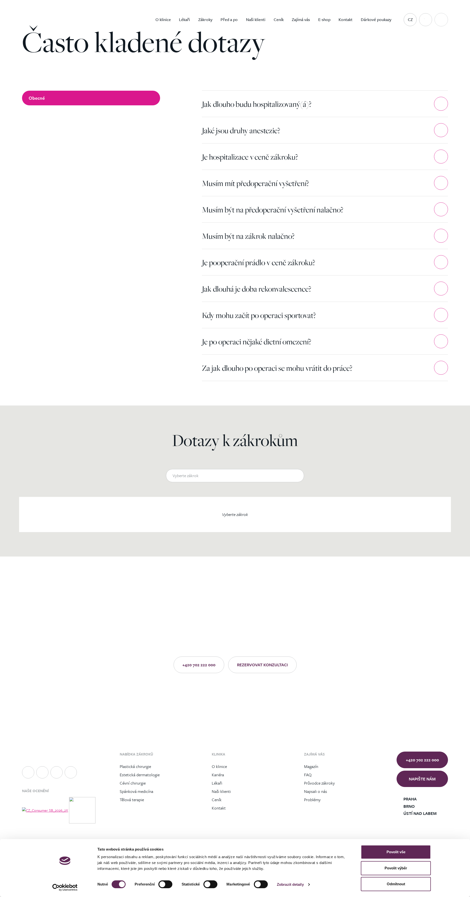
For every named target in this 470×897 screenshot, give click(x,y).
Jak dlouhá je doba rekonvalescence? (256, 289)
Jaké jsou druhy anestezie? (241, 130)
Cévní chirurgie (133, 783)
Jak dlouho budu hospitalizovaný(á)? (256, 104)
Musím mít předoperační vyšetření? (255, 183)
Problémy (312, 799)
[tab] (91, 98)
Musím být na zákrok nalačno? (248, 236)
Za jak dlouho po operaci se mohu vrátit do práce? (277, 368)
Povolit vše (396, 852)
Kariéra (218, 774)
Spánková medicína (136, 791)
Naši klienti (221, 791)
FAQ (308, 774)
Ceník (217, 799)
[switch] (165, 884)
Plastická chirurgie (135, 766)
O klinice (219, 766)
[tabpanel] (325, 235)
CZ (410, 19)
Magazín (311, 766)
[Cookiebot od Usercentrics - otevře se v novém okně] (65, 887)
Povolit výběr (396, 868)
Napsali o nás (315, 791)
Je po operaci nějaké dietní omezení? (256, 341)
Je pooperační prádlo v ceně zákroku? (258, 262)
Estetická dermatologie (140, 774)
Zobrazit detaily (290, 884)
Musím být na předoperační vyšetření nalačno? (272, 209)
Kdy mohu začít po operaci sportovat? (259, 315)
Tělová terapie (132, 799)
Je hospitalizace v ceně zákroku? (250, 157)
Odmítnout (396, 884)
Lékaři (217, 783)
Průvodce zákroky (319, 783)
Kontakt (219, 808)
